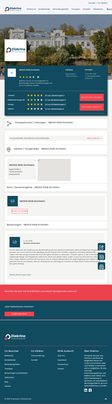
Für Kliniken (102, 3)
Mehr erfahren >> (94, 138)
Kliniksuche (31, 9)
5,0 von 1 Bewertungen (54, 95)
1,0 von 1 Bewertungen (54, 109)
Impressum (62, 360)
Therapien (75, 9)
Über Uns (61, 355)
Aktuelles (86, 9)
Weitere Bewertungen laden (20, 275)
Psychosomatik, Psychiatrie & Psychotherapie (29, 138)
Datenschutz (63, 364)
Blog (6, 382)
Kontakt (92, 3)
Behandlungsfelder (61, 9)
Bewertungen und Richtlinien (16, 373)
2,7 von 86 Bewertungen (55, 100)
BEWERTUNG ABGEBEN (91, 97)
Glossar (8, 386)
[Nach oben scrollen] (105, 399)
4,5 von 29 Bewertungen (55, 104)
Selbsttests (98, 9)
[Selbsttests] (101, 246)
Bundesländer (44, 9)
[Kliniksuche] (101, 266)
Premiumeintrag (37, 355)
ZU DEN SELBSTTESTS (19, 314)
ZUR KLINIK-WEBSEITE (92, 107)
